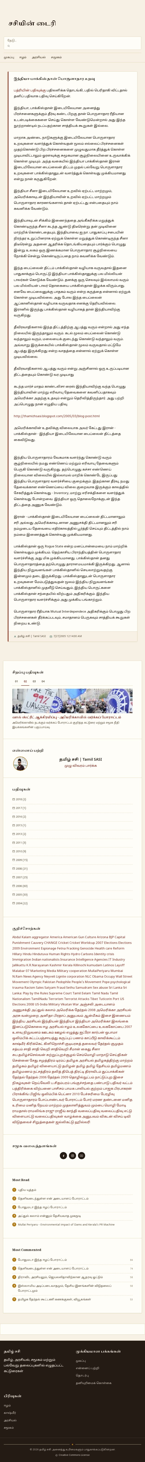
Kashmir (55, 965)
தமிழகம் (19, 1066)
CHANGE (50, 943)
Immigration (21, 960)
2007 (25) (21, 877)
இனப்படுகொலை (27, 1027)
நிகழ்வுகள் (21, 1083)
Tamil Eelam (81, 993)
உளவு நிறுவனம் (26, 1033)
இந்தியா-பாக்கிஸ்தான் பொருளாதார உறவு (54, 79)
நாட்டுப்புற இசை (109, 1077)
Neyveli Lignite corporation (64, 977)
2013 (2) (20, 834)
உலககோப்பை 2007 (115, 1027)
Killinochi (79, 965)
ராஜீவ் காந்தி (66, 1111)
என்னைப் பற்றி (87, 1368)
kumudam (94, 965)
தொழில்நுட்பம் (81, 1077)
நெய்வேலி (41, 1083)
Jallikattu (18, 965)
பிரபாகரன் (123, 1089)
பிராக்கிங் (20, 1094)
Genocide (87, 949)
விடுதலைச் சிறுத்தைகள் (33, 1122)
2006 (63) (21, 886)
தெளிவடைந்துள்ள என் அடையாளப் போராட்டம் (53, 1198)
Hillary (17, 954)
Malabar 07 (20, 971)
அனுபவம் (74, 1016)
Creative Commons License (74, 1455)
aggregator (40, 937)
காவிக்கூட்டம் (109, 1038)
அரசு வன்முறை (25, 1016)
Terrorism (55, 999)
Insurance (67, 960)
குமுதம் (117, 1044)
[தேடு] (8, 46)
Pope (106, 982)
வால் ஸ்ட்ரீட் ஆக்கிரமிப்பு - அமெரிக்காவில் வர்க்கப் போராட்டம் (66, 717)
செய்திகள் (118, 1055)
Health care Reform (109, 949)
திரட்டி (79, 1072)
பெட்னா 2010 (69, 1094)
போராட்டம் (73, 1100)
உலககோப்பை (85, 1027)
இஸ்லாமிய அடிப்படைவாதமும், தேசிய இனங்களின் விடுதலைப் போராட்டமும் (64, 1288)
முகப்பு (9, 57)
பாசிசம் (58, 1089)
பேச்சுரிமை (90, 1094)
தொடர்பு (82, 1375)
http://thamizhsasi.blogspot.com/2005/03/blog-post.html (57, 416)
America (56, 937)
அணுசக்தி (21, 1010)
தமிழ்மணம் (121, 1066)
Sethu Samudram (79, 988)
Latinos (108, 965)
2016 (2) (20, 817)
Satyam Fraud (54, 988)
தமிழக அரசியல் (80, 1061)
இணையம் (121, 1016)
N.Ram (17, 977)
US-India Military (47, 1005)
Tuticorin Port (109, 999)
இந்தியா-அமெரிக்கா (93, 1022)
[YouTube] (81, 1155)
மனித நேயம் (37, 1106)
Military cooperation (72, 971)
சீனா (96, 1049)
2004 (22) (21, 903)
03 (34, 681)
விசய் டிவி (122, 1117)
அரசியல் (39, 57)
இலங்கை (119, 1022)
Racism (29, 988)
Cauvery (37, 943)
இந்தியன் (50, 1022)
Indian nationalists (45, 960)
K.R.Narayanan (37, 965)
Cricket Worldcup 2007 (86, 943)
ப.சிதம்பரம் (60, 1083)
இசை (106, 1016)
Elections (110, 943)
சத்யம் (17, 1049)
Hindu (27, 954)
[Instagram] (72, 1155)
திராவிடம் (93, 1072)
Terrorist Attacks (76, 999)
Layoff (120, 965)
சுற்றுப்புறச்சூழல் (61, 1055)
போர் (87, 1100)
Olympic (36, 982)
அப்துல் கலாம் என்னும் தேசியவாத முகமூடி (49, 1216)
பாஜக (108, 1089)
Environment (30, 949)
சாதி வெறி (41, 1049)
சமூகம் (56, 57)
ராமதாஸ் (19, 1111)
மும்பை (97, 1106)
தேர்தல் (18, 1077)
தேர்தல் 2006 (36, 1077)
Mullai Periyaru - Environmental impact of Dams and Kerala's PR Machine (66, 1224)
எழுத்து (72, 1033)
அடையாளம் (104, 1005)
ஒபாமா (111, 1033)
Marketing (38, 971)
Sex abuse (100, 988)
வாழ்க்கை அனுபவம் (81, 1117)
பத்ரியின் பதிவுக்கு (30, 91)
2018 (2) (20, 799)
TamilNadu (39, 999)
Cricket (63, 943)
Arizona (102, 937)
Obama (97, 977)
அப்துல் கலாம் (43, 1010)
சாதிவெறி (60, 1049)
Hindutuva (40, 954)
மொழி (110, 1106)
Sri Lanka (115, 988)
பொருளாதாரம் (24, 1100)
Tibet (94, 999)
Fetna (61, 949)
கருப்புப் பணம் (71, 1038)
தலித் (56, 1072)
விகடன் (106, 1117)
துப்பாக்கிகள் (113, 1072)
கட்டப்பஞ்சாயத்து (43, 1038)
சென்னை (20, 1061)
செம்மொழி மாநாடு (92, 1055)
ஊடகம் (48, 1033)
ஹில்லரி (82, 1122)
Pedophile (63, 982)
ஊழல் (60, 1033)
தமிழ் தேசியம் (98, 1066)
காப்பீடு (90, 1038)
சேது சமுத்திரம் (42, 1061)
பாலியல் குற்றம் (88, 1089)
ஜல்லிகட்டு (65, 1122)
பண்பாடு (102, 1083)
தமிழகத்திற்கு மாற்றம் (114, 1061)
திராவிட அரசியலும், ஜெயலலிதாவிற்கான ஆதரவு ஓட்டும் (60, 1277)
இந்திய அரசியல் (26, 1022)
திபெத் (67, 1072)
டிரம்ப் (61, 1061)
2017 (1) (20, 808)
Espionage (48, 949)
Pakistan (48, 982)
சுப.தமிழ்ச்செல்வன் (29, 1055)
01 (16, 681)
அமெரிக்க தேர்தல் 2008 (76, 1010)
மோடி (121, 1106)
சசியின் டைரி (32, 23)
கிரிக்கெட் (34, 1044)
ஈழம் (22, 57)
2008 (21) (21, 869)
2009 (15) (21, 860)
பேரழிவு (108, 1094)
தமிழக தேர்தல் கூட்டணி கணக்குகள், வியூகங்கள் (54, 1299)
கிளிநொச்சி (54, 1044)
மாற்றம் (55, 1106)
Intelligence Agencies (92, 960)
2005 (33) (21, 895)
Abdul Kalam (21, 937)
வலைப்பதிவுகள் (49, 1117)
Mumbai (116, 971)
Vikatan (66, 1005)
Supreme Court (60, 993)
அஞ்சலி (87, 1005)
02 (25, 681)
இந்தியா (66, 1022)
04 (43, 681)
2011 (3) (20, 843)
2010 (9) (20, 851)
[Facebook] (63, 1155)
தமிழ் (80, 1066)
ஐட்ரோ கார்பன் (91, 1033)
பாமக (70, 1089)
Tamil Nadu (100, 993)
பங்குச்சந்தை (81, 1083)
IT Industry (116, 960)
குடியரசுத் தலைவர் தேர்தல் (87, 1044)
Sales (40, 988)
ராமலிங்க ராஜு (41, 1111)
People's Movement (86, 982)
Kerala (67, 965)
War (76, 1005)
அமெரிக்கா (106, 1010)
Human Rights (59, 954)
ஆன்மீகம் (92, 1016)
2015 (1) (20, 825)
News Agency (33, 977)
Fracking (72, 949)
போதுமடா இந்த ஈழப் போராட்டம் (42, 1207)
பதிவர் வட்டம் (121, 1083)
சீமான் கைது (80, 1049)
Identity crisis (104, 954)
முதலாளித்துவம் (76, 1106)
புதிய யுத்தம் (27, 1190)
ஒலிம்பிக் (20, 1038)
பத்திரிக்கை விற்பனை (31, 1089)
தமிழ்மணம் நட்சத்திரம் (31, 1072)
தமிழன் (68, 1066)
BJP (111, 937)
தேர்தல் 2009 (57, 1077)
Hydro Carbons (82, 954)
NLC (88, 977)
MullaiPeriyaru (99, 971)
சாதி (27, 1049)
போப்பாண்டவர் (51, 1100)
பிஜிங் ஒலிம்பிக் (43, 1094)
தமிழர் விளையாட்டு (44, 1066)
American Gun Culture (79, 937)
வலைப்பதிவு (89, 1111)
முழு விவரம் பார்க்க (81, 766)
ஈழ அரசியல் (53, 1027)
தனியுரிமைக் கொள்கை (94, 1383)
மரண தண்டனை (107, 1100)
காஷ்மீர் (18, 1044)
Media (51, 971)
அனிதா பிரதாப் (53, 1016)
